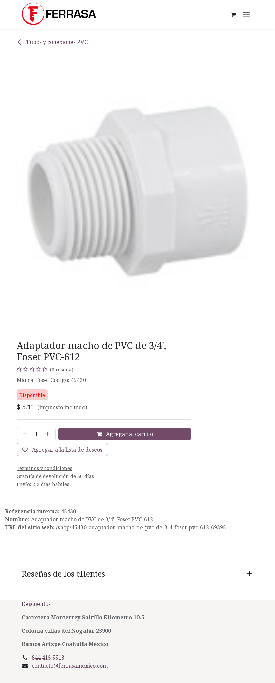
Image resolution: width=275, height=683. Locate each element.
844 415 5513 (48, 657)
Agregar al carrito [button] (129, 434)
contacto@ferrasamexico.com (70, 665)
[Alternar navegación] (246, 14)
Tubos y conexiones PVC (56, 42)
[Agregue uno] (48, 434)
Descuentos (37, 604)
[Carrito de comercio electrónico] (233, 14)
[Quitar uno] (24, 434)
